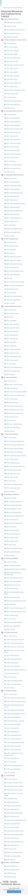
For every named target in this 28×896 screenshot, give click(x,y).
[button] (1, 1)
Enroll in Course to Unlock (14, 891)
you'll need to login (20, 889)
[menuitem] (1, 3)
